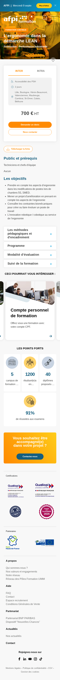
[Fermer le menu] (53, 18)
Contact (10, 596)
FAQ (8, 593)
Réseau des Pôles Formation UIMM (25, 579)
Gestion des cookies (30, 672)
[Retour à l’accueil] (20, 20)
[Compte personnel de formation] (30, 310)
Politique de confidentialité (34, 668)
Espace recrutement (17, 600)
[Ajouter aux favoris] (53, 60)
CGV (50, 668)
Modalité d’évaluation (23, 254)
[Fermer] (55, 6)
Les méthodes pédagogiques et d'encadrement (20, 233)
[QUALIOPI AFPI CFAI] (44, 490)
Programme (16, 245)
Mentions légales (13, 668)
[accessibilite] (46, 511)
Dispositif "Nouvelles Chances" (23, 622)
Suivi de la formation (23, 263)
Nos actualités (13, 636)
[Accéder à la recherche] (45, 18)
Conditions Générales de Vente (23, 604)
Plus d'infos (44, 6)
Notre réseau (13, 575)
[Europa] (44, 542)
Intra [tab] (41, 71)
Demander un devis (30, 125)
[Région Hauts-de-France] (12, 542)
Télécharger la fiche (20, 149)
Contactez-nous (30, 456)
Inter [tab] (19, 71)
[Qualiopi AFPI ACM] (15, 490)
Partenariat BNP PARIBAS (20, 618)
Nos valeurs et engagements (21, 571)
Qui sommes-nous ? (17, 568)
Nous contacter (30, 132)
